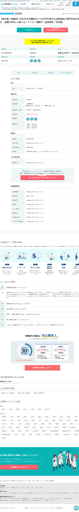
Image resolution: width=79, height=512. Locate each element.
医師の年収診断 (4, 500)
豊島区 (33, 420)
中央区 (11, 416)
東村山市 (18, 427)
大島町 (16, 434)
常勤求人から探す (4, 487)
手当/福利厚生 (66, 72)
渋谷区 (11, 420)
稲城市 (20, 431)
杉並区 (26, 420)
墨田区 (46, 416)
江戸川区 (4, 423)
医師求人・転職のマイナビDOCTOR (8, 7)
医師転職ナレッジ (26, 498)
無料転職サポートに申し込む (19, 467)
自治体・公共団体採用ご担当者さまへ (46, 0)
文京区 (32, 416)
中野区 (18, 420)
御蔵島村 (57, 434)
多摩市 (12, 431)
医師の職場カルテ (26, 500)
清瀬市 (37, 7)
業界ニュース (59, 498)
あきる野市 (35, 431)
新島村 (30, 434)
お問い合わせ (34, 480)
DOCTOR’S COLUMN (14, 498)
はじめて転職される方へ (15, 493)
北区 (40, 420)
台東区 (39, 416)
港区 (18, 416)
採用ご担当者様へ (3, 480)
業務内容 (35, 72)
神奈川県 (47, 409)
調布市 (64, 423)
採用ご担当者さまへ (58, 0)
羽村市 (27, 431)
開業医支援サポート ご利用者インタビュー (44, 500)
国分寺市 (26, 427)
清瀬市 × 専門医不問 (39, 393)
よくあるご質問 (74, 493)
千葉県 (32, 409)
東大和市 (57, 427)
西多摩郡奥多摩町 (6, 434)
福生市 (41, 427)
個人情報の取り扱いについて (23, 480)
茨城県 (3, 409)
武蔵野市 (28, 423)
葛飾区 (75, 420)
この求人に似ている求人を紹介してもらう (43, 177)
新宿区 (25, 416)
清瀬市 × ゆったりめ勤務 (8, 393)
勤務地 (50, 72)
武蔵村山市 (4, 431)
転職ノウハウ (3, 498)
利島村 (23, 434)
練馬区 (61, 420)
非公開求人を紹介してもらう (42, 367)
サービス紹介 (3, 493)
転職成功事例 (64, 493)
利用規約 (12, 480)
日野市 (10, 427)
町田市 (71, 423)
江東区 (54, 416)
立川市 (20, 423)
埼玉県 (25, 409)
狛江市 (49, 427)
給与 (19, 72)
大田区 (75, 416)
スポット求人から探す (37, 487)
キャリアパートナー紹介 (47, 493)
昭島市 (57, 423)
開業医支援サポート (69, 498)
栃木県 (10, 409)
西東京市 (44, 431)
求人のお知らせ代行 (15, 500)
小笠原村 (4, 438)
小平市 (3, 427)
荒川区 (46, 420)
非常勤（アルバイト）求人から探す (20, 487)
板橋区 (54, 420)
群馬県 (17, 409)
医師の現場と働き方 (38, 498)
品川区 (61, 416)
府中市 (50, 423)
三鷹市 (35, 423)
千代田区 (4, 416)
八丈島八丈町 (66, 434)
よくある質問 (69, 0)
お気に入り (30, 30)
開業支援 (51, 480)
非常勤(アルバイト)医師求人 (24, 7)
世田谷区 (4, 420)
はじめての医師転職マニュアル (31, 493)
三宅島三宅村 (47, 434)
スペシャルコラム (49, 498)
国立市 (34, 427)
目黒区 (68, 416)
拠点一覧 (64, 0)
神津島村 (38, 434)
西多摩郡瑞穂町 (54, 431)
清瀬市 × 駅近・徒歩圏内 (24, 393)
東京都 (32, 7)
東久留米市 (73, 427)
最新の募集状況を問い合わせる (56, 30)
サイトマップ (43, 480)
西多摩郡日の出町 (66, 431)
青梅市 (42, 423)
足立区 (68, 420)
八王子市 (12, 423)
